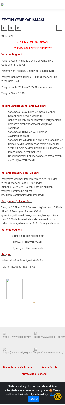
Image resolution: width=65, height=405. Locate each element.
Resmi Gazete (49, 367)
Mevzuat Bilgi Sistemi (34, 374)
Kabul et (33, 399)
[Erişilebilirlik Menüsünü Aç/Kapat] (58, 396)
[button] (34, 302)
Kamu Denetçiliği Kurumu (18, 367)
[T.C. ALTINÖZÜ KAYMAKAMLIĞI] (19, 5)
